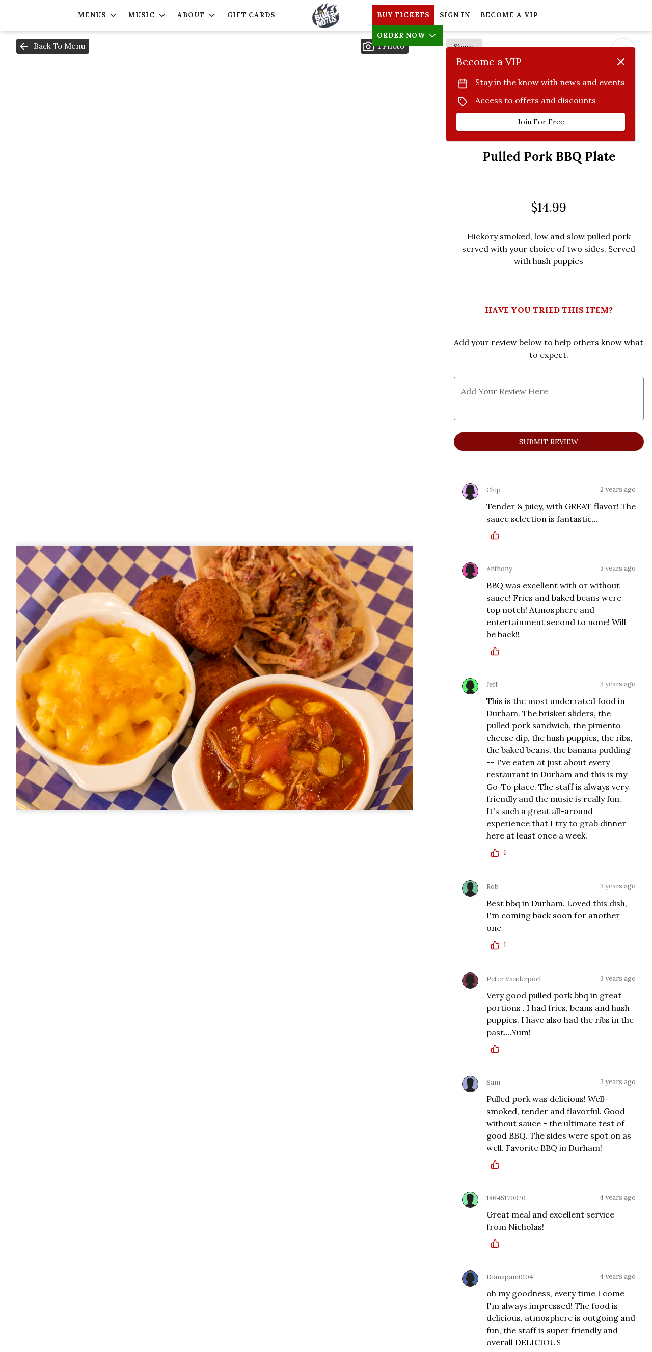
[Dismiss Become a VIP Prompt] (621, 61)
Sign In (455, 15)
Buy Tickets (403, 15)
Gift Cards (251, 15)
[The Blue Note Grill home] (326, 15)
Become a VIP (509, 15)
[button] (98, 15)
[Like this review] (497, 535)
